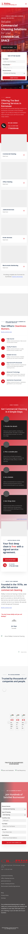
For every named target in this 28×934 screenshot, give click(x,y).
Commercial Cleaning (7, 875)
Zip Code (4, 829)
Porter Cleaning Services (7, 883)
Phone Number (6, 64)
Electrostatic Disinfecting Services (10, 886)
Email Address (5, 835)
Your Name (5, 59)
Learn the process (22, 519)
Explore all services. (17, 276)
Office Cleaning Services (7, 878)
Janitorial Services (6, 881)
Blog (2, 892)
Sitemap (3, 898)
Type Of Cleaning (6, 812)
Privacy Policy (5, 895)
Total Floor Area (6, 818)
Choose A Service (7, 70)
